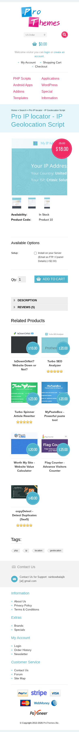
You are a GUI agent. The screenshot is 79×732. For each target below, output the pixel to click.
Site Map (20, 678)
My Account (28, 62)
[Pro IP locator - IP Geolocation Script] (16, 202)
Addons (18, 91)
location (38, 550)
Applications (50, 78)
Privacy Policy (23, 605)
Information (50, 98)
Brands (18, 625)
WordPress (50, 85)
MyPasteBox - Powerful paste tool (54, 416)
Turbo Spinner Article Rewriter (24, 414)
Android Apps (23, 85)
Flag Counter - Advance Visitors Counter (54, 466)
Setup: (14, 253)
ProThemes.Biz (51, 723)
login (47, 52)
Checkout (41, 66)
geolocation (55, 550)
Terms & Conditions (26, 609)
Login (17, 646)
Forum (18, 674)
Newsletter (21, 654)
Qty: (14, 279)
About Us (20, 601)
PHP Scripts (22, 78)
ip (26, 550)
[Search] (64, 34)
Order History (22, 650)
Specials (19, 629)
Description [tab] (27, 300)
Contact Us (21, 670)
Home (14, 110)
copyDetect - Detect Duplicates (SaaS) (24, 515)
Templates (20, 98)
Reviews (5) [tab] (26, 307)
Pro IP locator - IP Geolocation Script (47, 110)
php (16, 550)
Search (23, 110)
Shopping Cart (52, 62)
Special (47, 91)
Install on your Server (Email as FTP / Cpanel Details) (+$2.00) (50, 257)
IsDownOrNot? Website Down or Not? (24, 365)
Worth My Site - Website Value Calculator (24, 466)
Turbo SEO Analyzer (54, 363)
